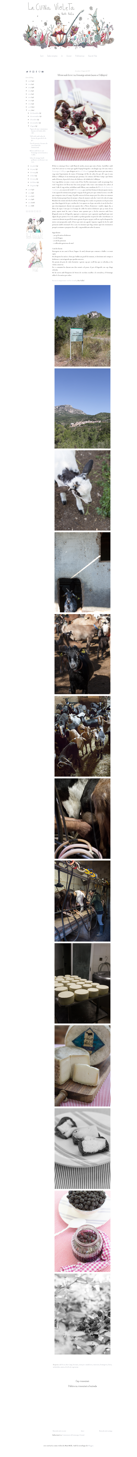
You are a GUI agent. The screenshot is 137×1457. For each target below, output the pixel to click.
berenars (75, 1365)
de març (33, 179)
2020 (30, 100)
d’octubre (33, 120)
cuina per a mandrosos (85, 1365)
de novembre (35, 116)
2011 (29, 206)
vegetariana (75, 1367)
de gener (33, 185)
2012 (29, 203)
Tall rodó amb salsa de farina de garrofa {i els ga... (38, 138)
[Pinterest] (30, 72)
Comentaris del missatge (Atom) (73, 1435)
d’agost (33, 126)
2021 (29, 97)
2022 (29, 94)
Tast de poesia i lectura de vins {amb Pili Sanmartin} (39, 145)
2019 (30, 104)
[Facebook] (36, 72)
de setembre (34, 123)
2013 (29, 199)
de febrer (33, 182)
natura (62, 1367)
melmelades (56, 1367)
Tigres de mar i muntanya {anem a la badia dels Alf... (39, 131)
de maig (33, 172)
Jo (62, 56)
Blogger (90, 1446)
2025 (29, 84)
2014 (30, 196)
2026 (30, 81)
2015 (29, 193)
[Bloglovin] (39, 72)
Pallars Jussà (78, 190)
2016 (30, 190)
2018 (30, 107)
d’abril (32, 176)
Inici (42, 56)
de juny (33, 169)
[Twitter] (27, 72)
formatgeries (104, 1365)
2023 (29, 91)
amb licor (62, 1365)
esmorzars (96, 1365)
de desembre (34, 113)
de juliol (33, 166)
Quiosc (69, 56)
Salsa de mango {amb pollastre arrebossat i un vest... (39, 160)
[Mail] (43, 72)
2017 (30, 110)
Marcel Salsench (83, 171)
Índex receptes (52, 56)
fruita (110, 1365)
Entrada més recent (59, 1431)
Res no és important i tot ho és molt (64, 280)
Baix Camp (69, 1365)
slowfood (68, 1367)
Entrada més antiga (105, 1431)
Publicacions (79, 56)
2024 (30, 87)
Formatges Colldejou (59, 171)
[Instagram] (33, 72)
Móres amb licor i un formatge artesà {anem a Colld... (39, 153)
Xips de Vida (92, 56)
